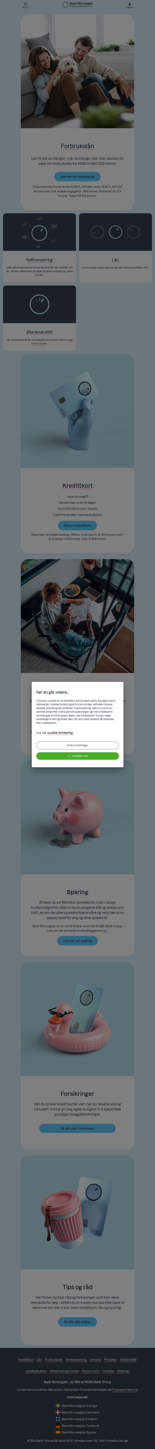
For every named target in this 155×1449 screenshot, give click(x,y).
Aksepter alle (80, 756)
